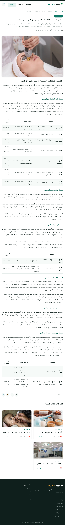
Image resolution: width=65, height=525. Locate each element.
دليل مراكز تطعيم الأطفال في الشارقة (16, 432)
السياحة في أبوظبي (58, 506)
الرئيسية (28, 4)
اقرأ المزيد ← (38, 437)
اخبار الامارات (60, 503)
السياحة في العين (59, 516)
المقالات (11, 4)
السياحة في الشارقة (58, 513)
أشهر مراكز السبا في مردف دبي (51, 432)
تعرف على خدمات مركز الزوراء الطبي (49, 464)
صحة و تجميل (54, 11)
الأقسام (20, 4)
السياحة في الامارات (58, 509)
